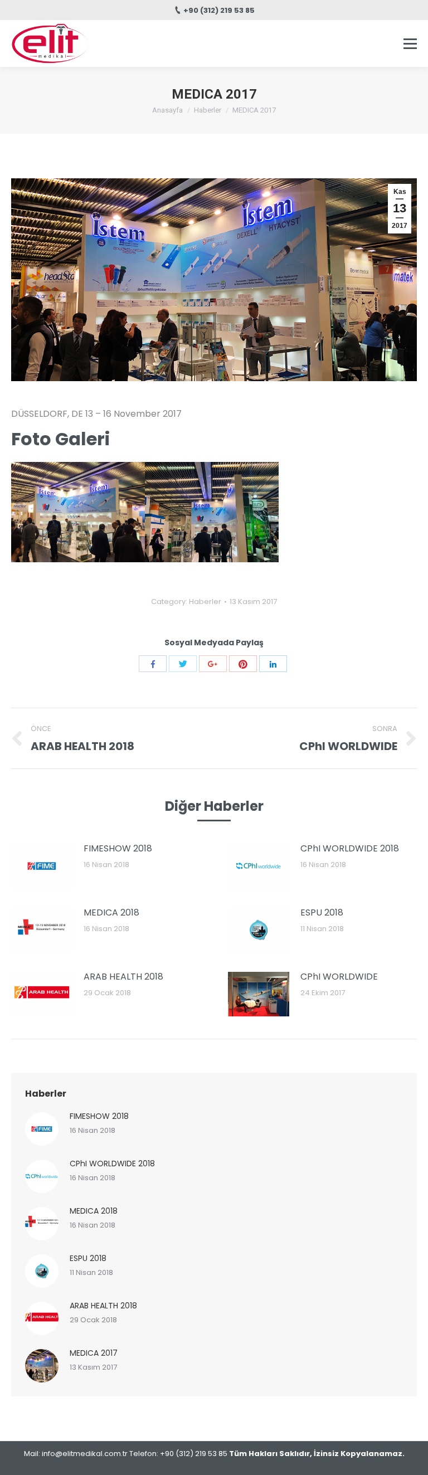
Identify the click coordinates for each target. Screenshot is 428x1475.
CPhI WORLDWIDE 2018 (349, 848)
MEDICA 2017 (94, 1353)
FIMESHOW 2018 (118, 848)
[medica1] (78, 512)
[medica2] (212, 512)
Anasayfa (167, 110)
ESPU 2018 (321, 912)
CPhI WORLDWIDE (339, 976)
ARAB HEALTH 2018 (123, 976)
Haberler (207, 110)
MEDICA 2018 (111, 912)
